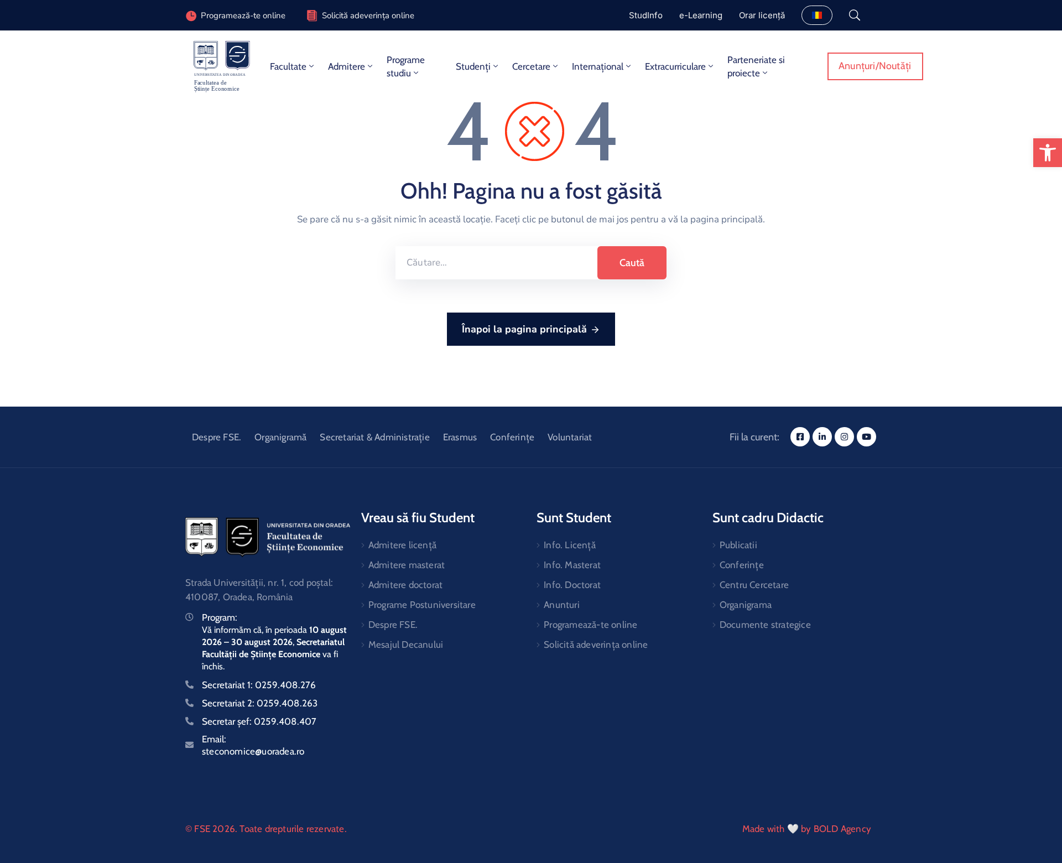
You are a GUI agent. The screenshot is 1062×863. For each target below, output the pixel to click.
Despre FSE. (216, 437)
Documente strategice (765, 624)
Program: (219, 617)
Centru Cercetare (754, 584)
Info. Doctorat (572, 584)
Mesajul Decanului (405, 644)
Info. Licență (570, 544)
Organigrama (746, 604)
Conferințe (512, 437)
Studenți (473, 66)
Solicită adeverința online (368, 15)
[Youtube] (866, 436)
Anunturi (562, 604)
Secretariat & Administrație (374, 437)
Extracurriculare (675, 66)
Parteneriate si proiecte (756, 66)
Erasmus (460, 437)
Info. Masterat (572, 564)
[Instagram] (844, 436)
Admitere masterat (406, 564)
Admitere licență (402, 544)
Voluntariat (570, 437)
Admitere (346, 66)
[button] (1047, 152)
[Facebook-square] (800, 436)
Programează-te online (590, 624)
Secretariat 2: (259, 703)
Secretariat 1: (259, 684)
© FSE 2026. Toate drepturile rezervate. (266, 828)
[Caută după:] (496, 262)
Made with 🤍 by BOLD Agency (806, 828)
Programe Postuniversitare (422, 604)
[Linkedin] (822, 436)
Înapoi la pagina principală (524, 329)
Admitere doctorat (405, 584)
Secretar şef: (259, 721)
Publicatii (738, 544)
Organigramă (280, 437)
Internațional (597, 66)
